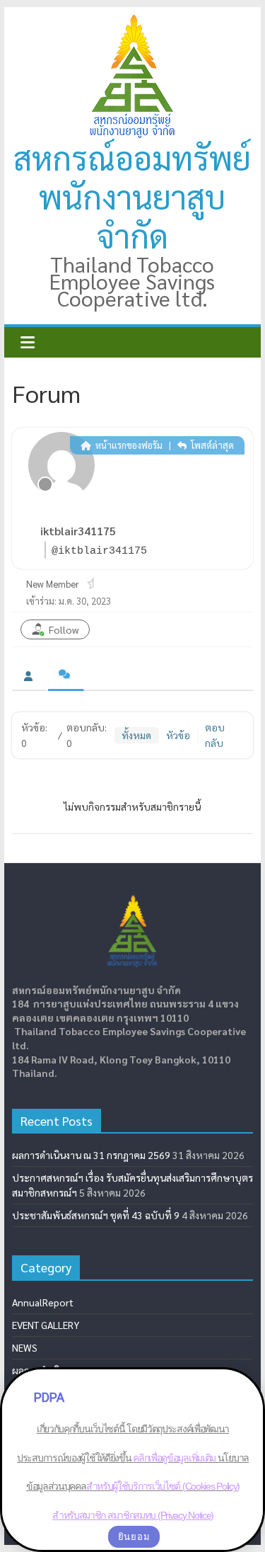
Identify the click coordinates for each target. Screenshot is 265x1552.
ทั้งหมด (136, 735)
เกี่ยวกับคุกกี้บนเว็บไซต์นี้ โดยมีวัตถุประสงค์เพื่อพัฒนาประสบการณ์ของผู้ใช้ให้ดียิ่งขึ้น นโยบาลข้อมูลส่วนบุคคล (133, 1457)
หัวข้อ (178, 735)
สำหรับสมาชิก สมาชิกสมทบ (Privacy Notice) (132, 1515)
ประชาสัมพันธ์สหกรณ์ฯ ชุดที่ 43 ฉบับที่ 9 (95, 1215)
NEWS (24, 1347)
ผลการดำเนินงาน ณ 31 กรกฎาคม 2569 (91, 1154)
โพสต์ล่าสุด (211, 445)
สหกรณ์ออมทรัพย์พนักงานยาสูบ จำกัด (132, 196)
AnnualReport (42, 1302)
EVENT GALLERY (45, 1324)
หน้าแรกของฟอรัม (128, 445)
